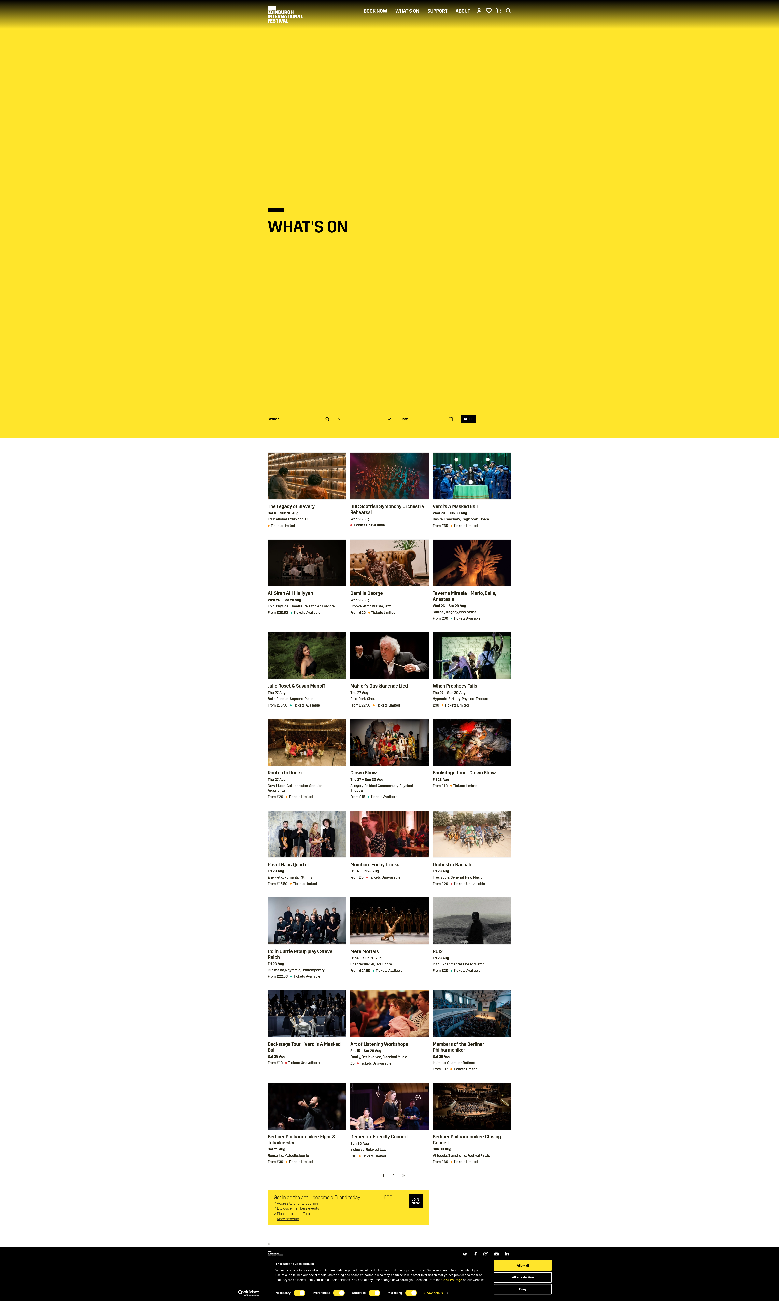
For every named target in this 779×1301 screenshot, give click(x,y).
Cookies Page (451, 1280)
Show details (433, 1293)
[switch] (339, 1293)
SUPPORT (437, 11)
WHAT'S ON (407, 11)
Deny (522, 1289)
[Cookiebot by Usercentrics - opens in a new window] (248, 1293)
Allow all (523, 1265)
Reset (468, 419)
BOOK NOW (375, 11)
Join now (416, 1201)
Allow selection (523, 1277)
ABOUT (463, 11)
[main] (389, 612)
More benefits (288, 1219)
